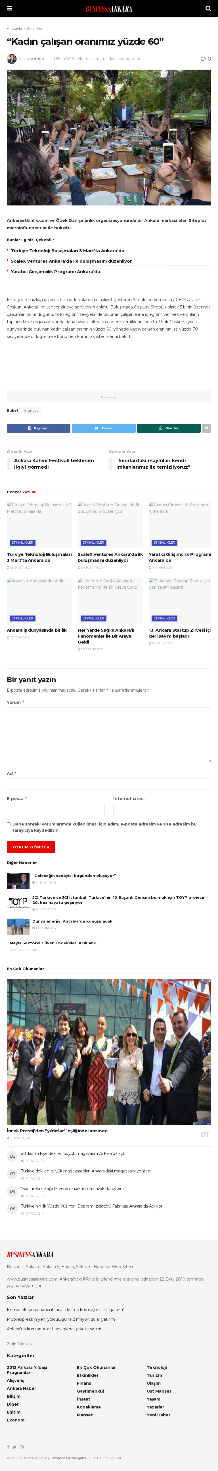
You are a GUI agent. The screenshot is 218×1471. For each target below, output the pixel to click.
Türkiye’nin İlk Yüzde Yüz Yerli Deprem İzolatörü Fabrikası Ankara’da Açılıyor (91, 1206)
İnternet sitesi (128, 798)
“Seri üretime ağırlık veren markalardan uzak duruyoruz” (74, 1188)
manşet (31, 410)
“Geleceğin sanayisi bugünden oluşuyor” (74, 875)
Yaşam (153, 1399)
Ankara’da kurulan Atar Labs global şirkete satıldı (54, 1328)
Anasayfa (14, 28)
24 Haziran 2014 (25, 950)
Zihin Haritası (19, 1343)
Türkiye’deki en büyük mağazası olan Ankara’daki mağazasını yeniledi (86, 1171)
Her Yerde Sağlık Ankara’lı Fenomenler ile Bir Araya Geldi (106, 636)
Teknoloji (157, 1367)
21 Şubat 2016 (45, 882)
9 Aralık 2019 (161, 643)
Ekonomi (16, 1420)
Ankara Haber (21, 1388)
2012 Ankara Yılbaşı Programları (27, 1370)
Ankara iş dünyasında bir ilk (37, 630)
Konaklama (89, 1407)
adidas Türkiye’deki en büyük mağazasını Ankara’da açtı (73, 1153)
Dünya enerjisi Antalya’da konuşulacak (72, 921)
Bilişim (13, 1396)
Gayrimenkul (90, 1391)
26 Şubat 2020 (91, 567)
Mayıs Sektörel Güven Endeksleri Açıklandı (54, 943)
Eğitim (13, 1412)
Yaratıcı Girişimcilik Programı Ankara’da (55, 271)
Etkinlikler (35, 28)
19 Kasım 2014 (45, 928)
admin (37, 58)
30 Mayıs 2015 (45, 909)
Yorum (16, 702)
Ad (12, 773)
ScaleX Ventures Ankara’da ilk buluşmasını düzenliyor (71, 261)
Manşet (85, 1415)
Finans (84, 1383)
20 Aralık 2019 (91, 649)
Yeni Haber (158, 1415)
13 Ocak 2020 (19, 637)
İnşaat (83, 1399)
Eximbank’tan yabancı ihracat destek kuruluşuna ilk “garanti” (66, 1309)
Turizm (154, 1375)
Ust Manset (159, 1391)
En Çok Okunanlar (96, 1367)
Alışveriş (15, 1380)
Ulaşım (154, 1383)
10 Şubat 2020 (162, 567)
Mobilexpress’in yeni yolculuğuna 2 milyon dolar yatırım (61, 1319)
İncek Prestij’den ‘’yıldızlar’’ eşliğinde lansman (57, 1130)
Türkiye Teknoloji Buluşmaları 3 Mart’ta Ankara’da (67, 250)
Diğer (13, 1404)
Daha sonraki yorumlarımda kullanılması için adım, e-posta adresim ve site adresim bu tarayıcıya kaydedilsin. (104, 827)
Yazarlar (155, 1407)
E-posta (17, 798)
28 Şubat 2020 (20, 567)
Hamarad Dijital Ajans (68, 1458)
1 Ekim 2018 (64, 58)
